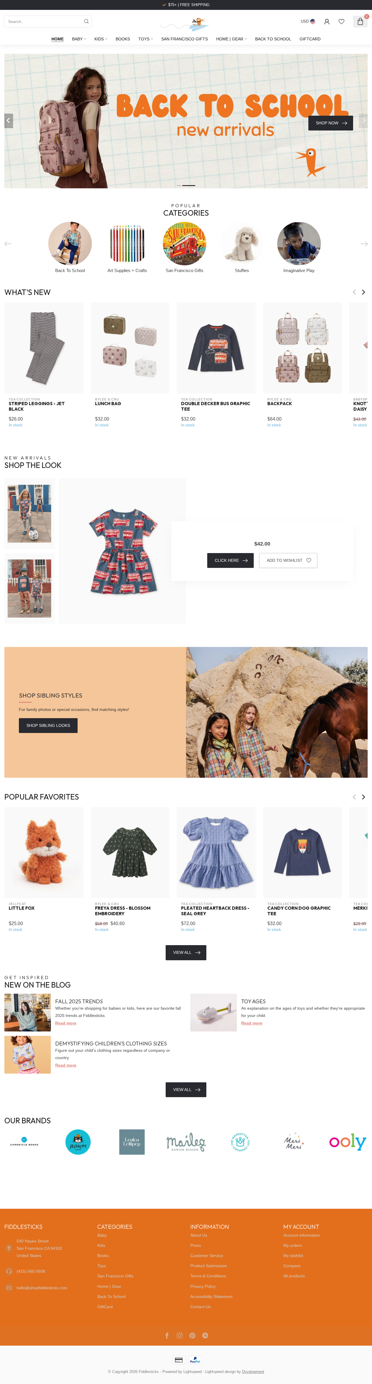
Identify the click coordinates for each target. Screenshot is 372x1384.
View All (182, 952)
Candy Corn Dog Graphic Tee (299, 911)
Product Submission (208, 1265)
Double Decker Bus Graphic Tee (215, 406)
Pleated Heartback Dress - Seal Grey (215, 911)
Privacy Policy (203, 1286)
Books (123, 39)
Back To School (273, 39)
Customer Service (206, 1255)
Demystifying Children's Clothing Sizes (111, 1043)
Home (57, 39)
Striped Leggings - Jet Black (37, 406)
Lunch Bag (108, 403)
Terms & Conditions (208, 1276)
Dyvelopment (253, 1372)
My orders (292, 1245)
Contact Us (200, 1306)
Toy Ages (253, 1001)
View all (182, 1089)
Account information (301, 1235)
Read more (65, 1023)
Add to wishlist (285, 560)
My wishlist (293, 1255)
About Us (198, 1235)
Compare (292, 1265)
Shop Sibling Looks (48, 725)
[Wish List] (341, 21)
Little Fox (22, 908)
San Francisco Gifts (184, 39)
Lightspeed (192, 1372)
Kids (99, 39)
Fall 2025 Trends (79, 1001)
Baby (77, 39)
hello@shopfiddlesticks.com (42, 1287)
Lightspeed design (220, 1372)
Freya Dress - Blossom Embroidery (123, 911)
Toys (143, 39)
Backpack (279, 403)
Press (195, 1245)
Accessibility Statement (211, 1296)
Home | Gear (229, 39)
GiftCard (310, 39)
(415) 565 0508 (31, 1271)
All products (294, 1276)
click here (227, 560)
